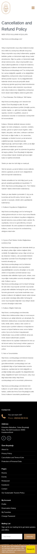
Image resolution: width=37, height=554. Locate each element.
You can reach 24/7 (15, 415)
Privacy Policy (7, 453)
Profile (4, 504)
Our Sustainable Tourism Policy (13, 493)
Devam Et (30, 549)
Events (4, 477)
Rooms (4, 473)
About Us (5, 449)
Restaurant (6, 481)
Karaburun (5, 485)
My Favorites (6, 512)
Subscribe (30, 536)
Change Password (8, 516)
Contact (4, 489)
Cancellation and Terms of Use (13, 457)
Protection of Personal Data (12, 461)
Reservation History (9, 508)
